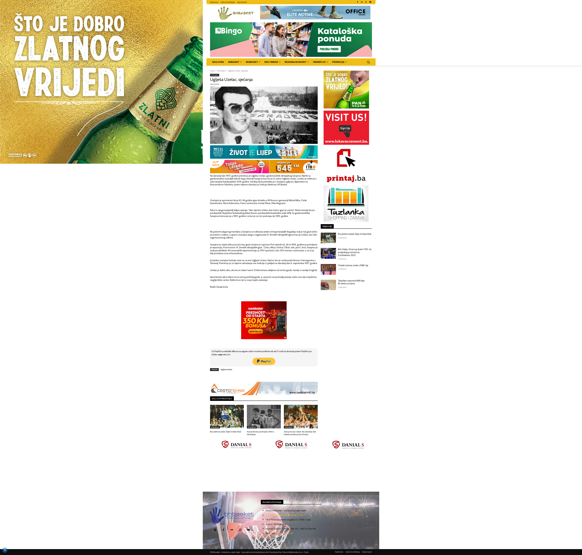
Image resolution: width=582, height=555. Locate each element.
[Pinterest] (245, 376)
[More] (259, 376)
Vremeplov (221, 71)
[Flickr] (231, 530)
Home (212, 71)
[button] (368, 62)
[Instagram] (362, 2)
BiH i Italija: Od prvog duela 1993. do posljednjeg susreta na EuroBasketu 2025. (354, 252)
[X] (366, 2)
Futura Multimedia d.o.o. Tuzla (295, 552)
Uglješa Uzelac (226, 369)
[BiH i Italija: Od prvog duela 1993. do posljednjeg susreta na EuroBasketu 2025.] (328, 253)
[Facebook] (357, 2)
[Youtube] (370, 2)
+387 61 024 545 (285, 533)
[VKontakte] (248, 530)
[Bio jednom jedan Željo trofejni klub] (227, 416)
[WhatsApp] (252, 376)
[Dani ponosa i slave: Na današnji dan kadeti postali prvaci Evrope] (301, 416)
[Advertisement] (291, 471)
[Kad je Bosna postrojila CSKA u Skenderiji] (264, 416)
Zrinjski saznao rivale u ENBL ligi (353, 265)
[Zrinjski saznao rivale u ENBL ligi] (328, 269)
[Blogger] (215, 530)
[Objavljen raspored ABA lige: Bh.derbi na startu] (328, 284)
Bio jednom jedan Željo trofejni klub (225, 432)
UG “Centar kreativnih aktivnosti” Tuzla (284, 515)
